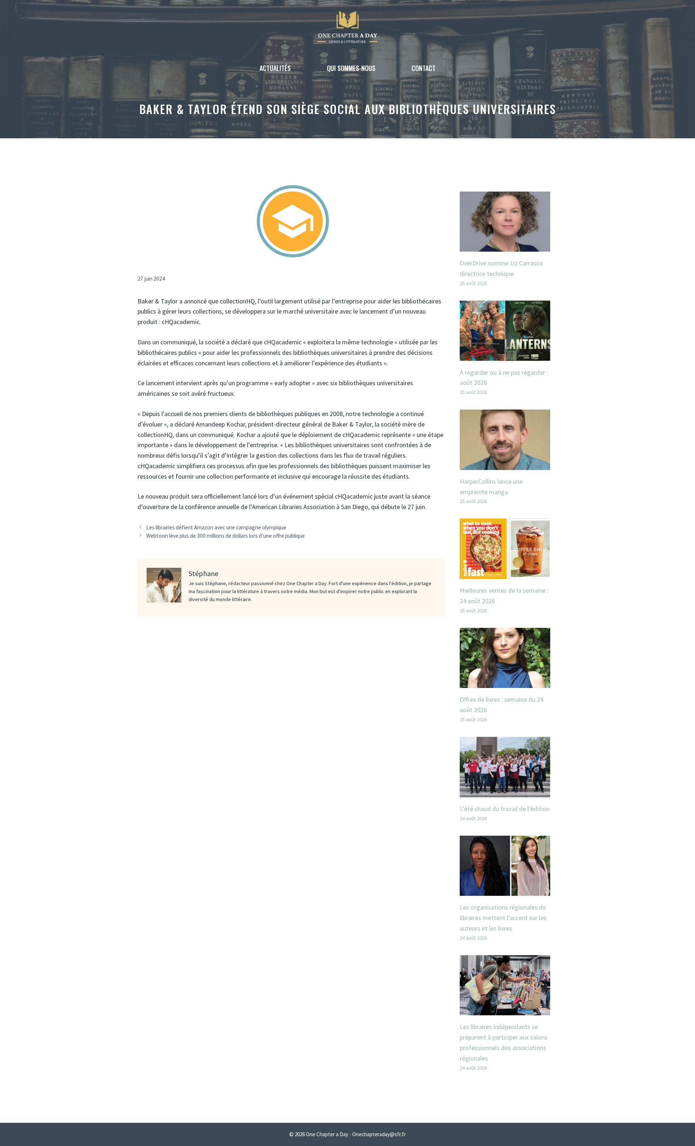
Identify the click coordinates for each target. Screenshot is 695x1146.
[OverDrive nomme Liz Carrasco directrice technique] (505, 246)
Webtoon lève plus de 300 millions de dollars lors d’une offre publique (225, 535)
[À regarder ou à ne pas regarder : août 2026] (505, 355)
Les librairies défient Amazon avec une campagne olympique (216, 527)
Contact (423, 68)
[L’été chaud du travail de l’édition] (505, 792)
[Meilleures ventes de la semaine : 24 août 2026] (505, 573)
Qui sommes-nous (351, 68)
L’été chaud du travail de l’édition (504, 809)
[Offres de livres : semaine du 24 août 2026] (505, 683)
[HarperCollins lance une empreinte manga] (505, 464)
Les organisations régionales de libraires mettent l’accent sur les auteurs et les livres (503, 917)
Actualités (275, 68)
